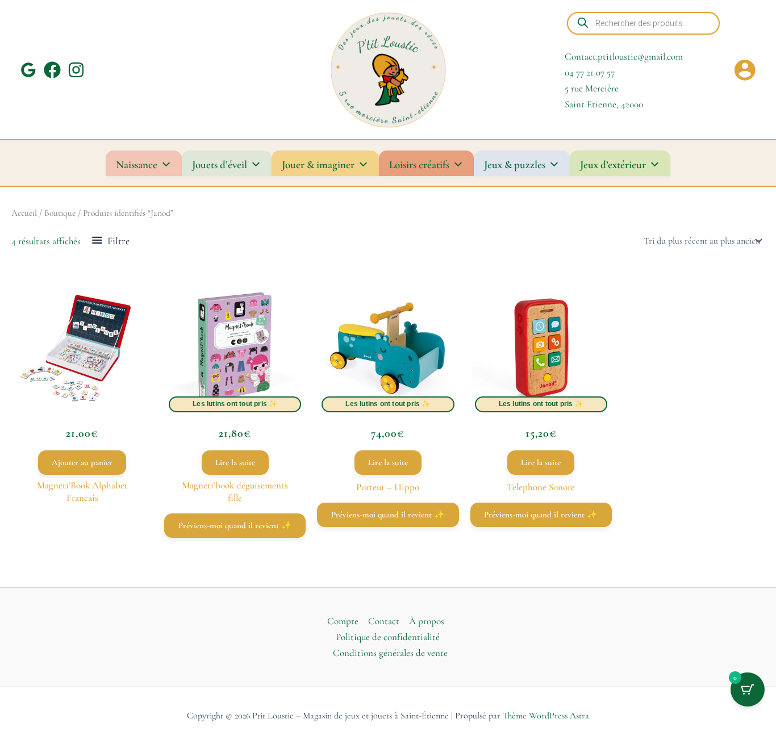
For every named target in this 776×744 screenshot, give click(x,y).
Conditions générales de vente (390, 653)
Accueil (24, 213)
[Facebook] (52, 69)
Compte (342, 621)
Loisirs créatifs (419, 164)
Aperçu (82, 397)
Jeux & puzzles (514, 164)
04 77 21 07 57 (590, 72)
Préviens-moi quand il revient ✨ (235, 525)
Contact (383, 621)
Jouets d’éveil (219, 164)
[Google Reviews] (28, 69)
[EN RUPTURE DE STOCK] (235, 347)
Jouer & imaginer (318, 164)
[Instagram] (76, 69)
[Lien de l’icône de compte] (744, 69)
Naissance (136, 164)
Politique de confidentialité (388, 637)
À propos (426, 621)
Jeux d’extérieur (613, 164)
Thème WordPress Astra (546, 715)
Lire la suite (235, 462)
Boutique (60, 213)
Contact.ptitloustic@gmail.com (624, 56)
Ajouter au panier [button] (82, 462)
